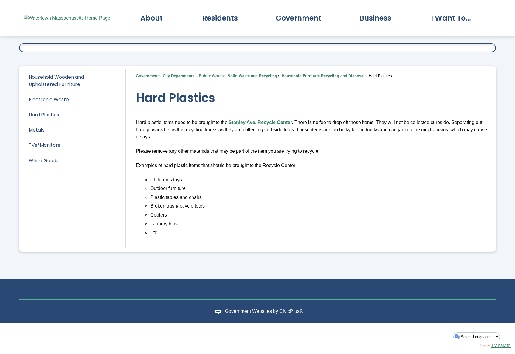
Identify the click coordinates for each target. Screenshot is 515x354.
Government (147, 76)
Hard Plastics (44, 114)
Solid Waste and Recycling (252, 76)
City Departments (178, 76)
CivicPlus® (291, 311)
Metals (36, 129)
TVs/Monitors (44, 145)
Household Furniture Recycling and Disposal (322, 76)
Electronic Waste (49, 99)
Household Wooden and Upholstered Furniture (56, 81)
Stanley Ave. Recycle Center (260, 122)
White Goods (44, 160)
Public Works (211, 76)
